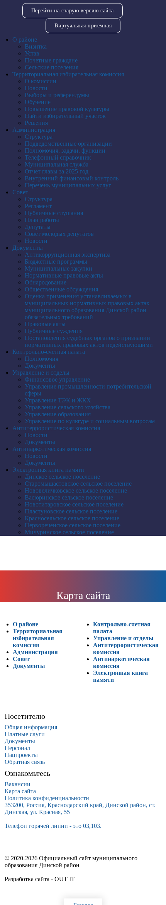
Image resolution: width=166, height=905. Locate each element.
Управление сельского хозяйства (67, 407)
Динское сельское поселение (62, 476)
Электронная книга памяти (48, 469)
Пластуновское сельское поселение (71, 511)
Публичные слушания (54, 213)
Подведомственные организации (68, 143)
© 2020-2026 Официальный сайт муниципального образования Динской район (71, 861)
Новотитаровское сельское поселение (74, 504)
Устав (32, 53)
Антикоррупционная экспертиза (67, 254)
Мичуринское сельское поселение (69, 532)
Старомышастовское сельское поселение (78, 483)
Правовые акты (45, 324)
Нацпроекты (21, 755)
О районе (24, 39)
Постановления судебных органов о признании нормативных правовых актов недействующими (89, 341)
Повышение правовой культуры (67, 109)
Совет (20, 192)
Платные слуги (25, 734)
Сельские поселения (51, 67)
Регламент (38, 206)
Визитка (36, 46)
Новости (36, 88)
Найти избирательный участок (65, 116)
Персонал (17, 748)
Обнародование (45, 282)
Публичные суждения (54, 331)
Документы (27, 247)
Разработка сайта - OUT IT (40, 879)
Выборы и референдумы (57, 95)
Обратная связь (25, 762)
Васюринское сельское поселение (69, 497)
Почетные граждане (51, 60)
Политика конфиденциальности (47, 798)
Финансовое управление (57, 379)
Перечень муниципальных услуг (68, 185)
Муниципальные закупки (58, 268)
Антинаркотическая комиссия (51, 449)
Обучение (38, 102)
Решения (36, 122)
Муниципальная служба (56, 164)
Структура (39, 136)
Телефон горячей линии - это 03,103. (53, 826)
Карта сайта (20, 791)
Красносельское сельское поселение (72, 518)
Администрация (33, 129)
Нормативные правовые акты (64, 275)
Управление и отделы (40, 372)
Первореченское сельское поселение (72, 525)
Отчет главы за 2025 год (56, 171)
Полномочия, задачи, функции (65, 150)
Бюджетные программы (56, 261)
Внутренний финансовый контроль (72, 178)
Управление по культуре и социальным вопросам (90, 421)
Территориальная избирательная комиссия (68, 74)
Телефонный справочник (58, 157)
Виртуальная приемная (83, 26)
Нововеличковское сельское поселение (76, 490)
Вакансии (17, 784)
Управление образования (58, 414)
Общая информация (31, 727)
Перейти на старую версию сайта (72, 10)
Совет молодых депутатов (59, 233)
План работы (42, 220)
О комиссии (40, 81)
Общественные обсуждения (61, 289)
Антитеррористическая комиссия (56, 428)
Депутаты (38, 227)
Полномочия (41, 358)
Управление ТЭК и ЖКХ (58, 400)
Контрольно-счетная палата (48, 351)
